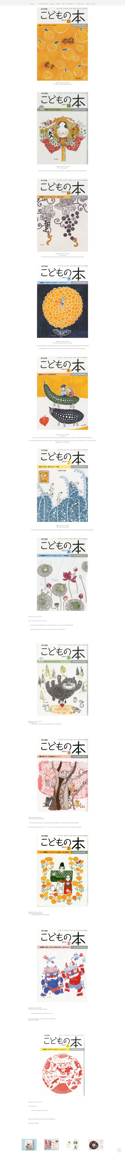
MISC (88, 4)
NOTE (93, 4)
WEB (58, 4)
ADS (63, 4)
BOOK (51, 4)
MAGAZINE (43, 4)
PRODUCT (70, 4)
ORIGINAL (80, 4)
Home (31, 4)
